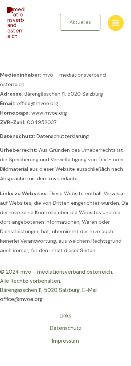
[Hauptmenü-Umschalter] (116, 23)
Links (65, 315)
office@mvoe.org (21, 299)
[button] (80, 22)
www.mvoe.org (49, 112)
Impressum (65, 341)
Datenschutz (66, 328)
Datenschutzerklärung (62, 136)
